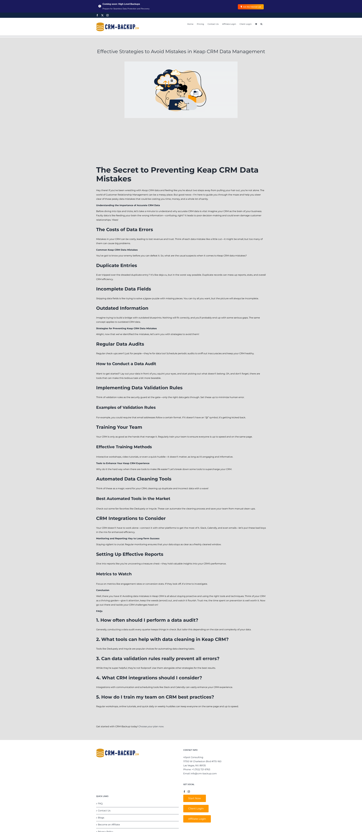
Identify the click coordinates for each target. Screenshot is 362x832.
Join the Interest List (252, 7)
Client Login (196, 808)
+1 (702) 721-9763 (201, 769)
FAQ (100, 803)
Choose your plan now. (151, 726)
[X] (102, 15)
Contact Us (104, 810)
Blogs (101, 817)
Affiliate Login (197, 818)
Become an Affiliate (109, 824)
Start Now (194, 798)
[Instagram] (107, 15)
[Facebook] (97, 15)
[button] (261, 24)
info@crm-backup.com (204, 773)
